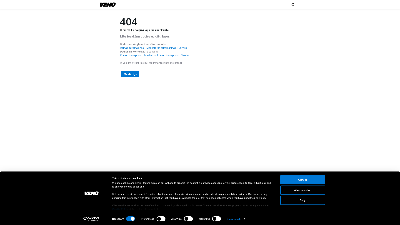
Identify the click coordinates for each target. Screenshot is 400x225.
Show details (234, 219)
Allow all (303, 179)
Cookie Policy (120, 209)
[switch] (161, 218)
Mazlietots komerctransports (161, 55)
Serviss (183, 48)
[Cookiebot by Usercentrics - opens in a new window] (91, 219)
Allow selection (302, 190)
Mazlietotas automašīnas (161, 48)
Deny (302, 200)
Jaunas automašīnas (132, 48)
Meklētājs (130, 74)
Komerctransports (131, 55)
